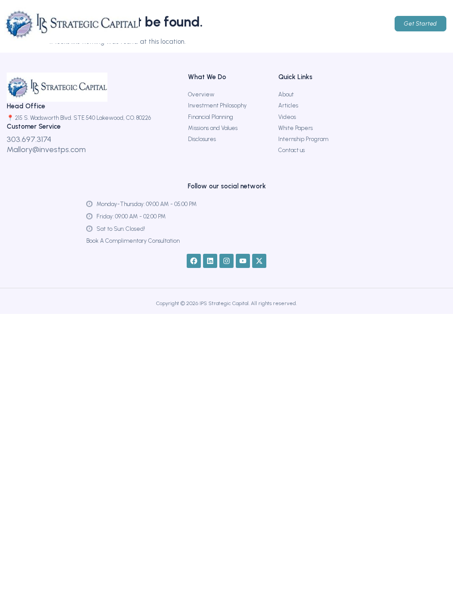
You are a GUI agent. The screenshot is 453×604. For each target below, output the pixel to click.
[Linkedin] (210, 261)
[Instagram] (226, 261)
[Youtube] (243, 261)
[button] (307, 24)
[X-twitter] (259, 261)
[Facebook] (194, 261)
